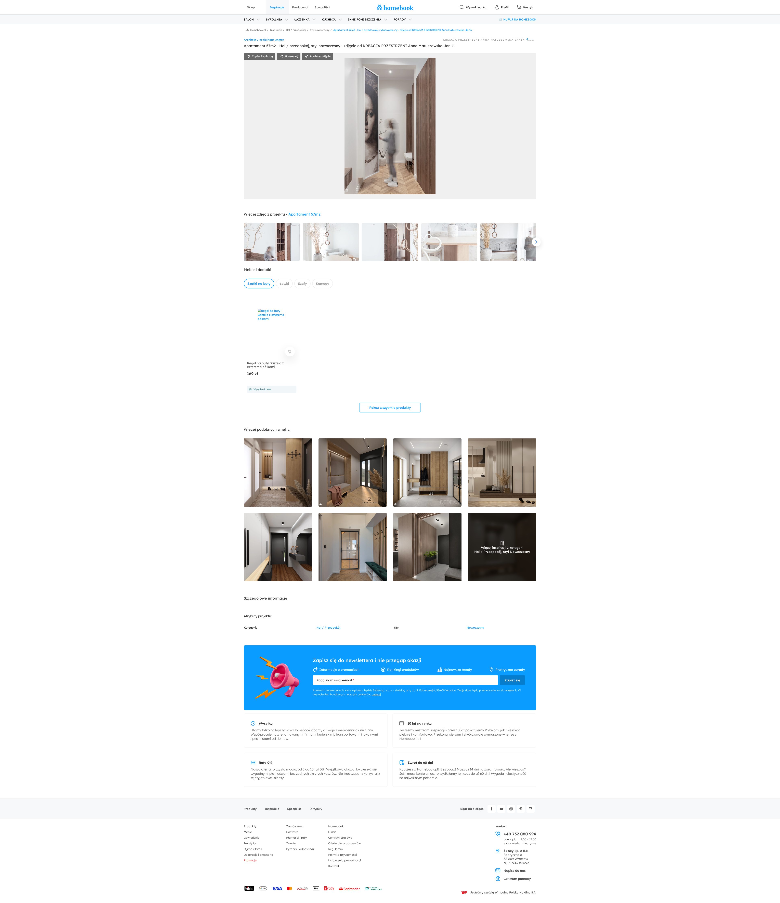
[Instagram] (511, 809)
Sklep (251, 7)
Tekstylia (250, 843)
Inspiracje (277, 7)
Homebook (336, 826)
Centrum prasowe (340, 837)
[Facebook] (492, 809)
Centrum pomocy (517, 879)
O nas (332, 832)
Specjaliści (322, 7)
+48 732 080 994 (520, 834)
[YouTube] (501, 809)
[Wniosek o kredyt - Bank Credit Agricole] (373, 888)
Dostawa (292, 832)
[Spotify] (530, 809)
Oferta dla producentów (344, 843)
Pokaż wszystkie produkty (390, 408)
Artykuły (316, 809)
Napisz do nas (515, 870)
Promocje (250, 860)
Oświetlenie (251, 837)
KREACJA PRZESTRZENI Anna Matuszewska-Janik (484, 39)
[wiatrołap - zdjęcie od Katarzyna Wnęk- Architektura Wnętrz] (352, 547)
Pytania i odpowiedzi (300, 849)
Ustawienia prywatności (344, 860)
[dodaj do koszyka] (290, 351)
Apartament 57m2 (304, 214)
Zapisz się (512, 680)
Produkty (250, 809)
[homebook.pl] (395, 7)
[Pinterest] (521, 809)
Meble (248, 832)
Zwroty (291, 843)
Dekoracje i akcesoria (258, 855)
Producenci (300, 7)
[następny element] (536, 241)
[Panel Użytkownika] (501, 7)
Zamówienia (294, 826)
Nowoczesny (475, 627)
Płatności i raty (296, 837)
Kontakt (333, 866)
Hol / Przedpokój (328, 627)
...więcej (376, 694)
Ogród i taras (253, 849)
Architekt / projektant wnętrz (264, 40)
